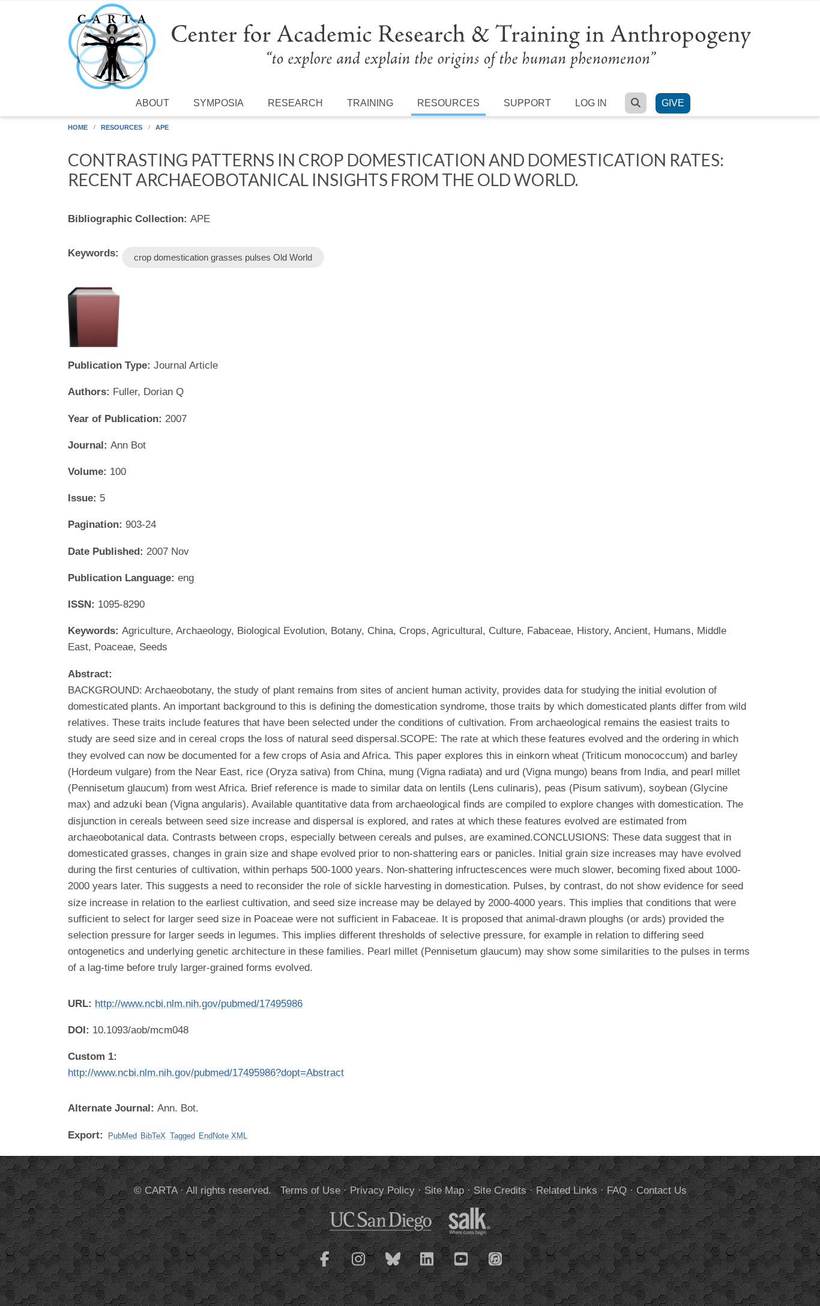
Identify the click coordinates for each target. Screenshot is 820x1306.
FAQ (617, 1190)
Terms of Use (310, 1190)
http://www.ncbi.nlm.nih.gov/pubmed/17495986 (199, 1003)
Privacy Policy (382, 1190)
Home (78, 127)
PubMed (122, 1135)
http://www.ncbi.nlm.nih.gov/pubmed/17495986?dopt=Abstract (206, 1072)
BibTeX (153, 1135)
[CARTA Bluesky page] (393, 1266)
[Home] (410, 46)
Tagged (182, 1135)
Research (295, 103)
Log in (591, 103)
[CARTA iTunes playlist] (496, 1258)
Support (527, 103)
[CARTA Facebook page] (325, 1266)
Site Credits (500, 1190)
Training (370, 103)
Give (673, 103)
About (152, 103)
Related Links (566, 1190)
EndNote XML (223, 1135)
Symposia (218, 103)
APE (162, 127)
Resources (448, 103)
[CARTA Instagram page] (359, 1266)
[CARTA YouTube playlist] (462, 1266)
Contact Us (661, 1190)
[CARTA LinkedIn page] (427, 1266)
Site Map (444, 1190)
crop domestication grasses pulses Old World (223, 257)
